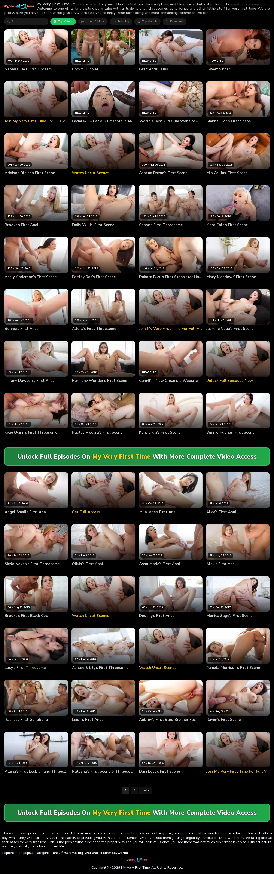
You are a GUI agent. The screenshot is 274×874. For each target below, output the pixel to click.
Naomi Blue (12, 76)
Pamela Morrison (217, 675)
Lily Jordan (97, 675)
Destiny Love (148, 623)
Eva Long (98, 336)
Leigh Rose (79, 727)
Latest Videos (95, 22)
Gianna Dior (214, 128)
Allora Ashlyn (81, 336)
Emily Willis (80, 232)
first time (69, 852)
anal (56, 852)
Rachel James (14, 727)
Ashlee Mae (80, 675)
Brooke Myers (14, 623)
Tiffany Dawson (16, 388)
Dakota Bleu (147, 284)
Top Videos (65, 22)
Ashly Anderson (16, 284)
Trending (123, 22)
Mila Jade (145, 519)
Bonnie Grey (13, 336)
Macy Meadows (217, 284)
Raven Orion (214, 727)
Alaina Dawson (15, 779)
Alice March (214, 519)
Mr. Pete (163, 623)
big (80, 852)
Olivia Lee (78, 571)
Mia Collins (213, 180)
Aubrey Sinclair (149, 727)
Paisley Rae (80, 284)
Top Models (150, 22)
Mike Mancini (58, 779)
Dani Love (146, 779)
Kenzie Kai (146, 440)
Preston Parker (180, 232)
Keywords (176, 22)
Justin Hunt (231, 519)
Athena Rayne (149, 180)
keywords (120, 852)
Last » (145, 790)
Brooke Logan (14, 232)
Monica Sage (215, 623)
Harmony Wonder (84, 388)
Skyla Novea (13, 571)
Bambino (162, 232)
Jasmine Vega (215, 336)
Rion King (161, 440)
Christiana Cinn (37, 779)
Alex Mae (212, 571)
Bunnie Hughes (216, 440)
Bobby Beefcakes (105, 779)
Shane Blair (147, 232)
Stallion (30, 623)
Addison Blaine (15, 180)
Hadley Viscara (82, 440)
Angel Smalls (14, 519)
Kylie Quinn (12, 440)
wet (88, 852)
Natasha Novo (81, 779)
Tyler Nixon (53, 571)
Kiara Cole (213, 232)
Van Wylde (30, 336)
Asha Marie (147, 571)
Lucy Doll (11, 675)
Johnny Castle (34, 232)
